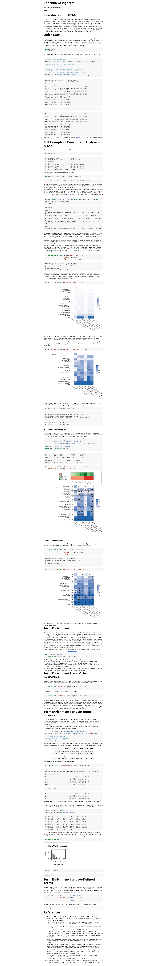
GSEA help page (72, 651)
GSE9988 (71, 193)
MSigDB (79, 137)
